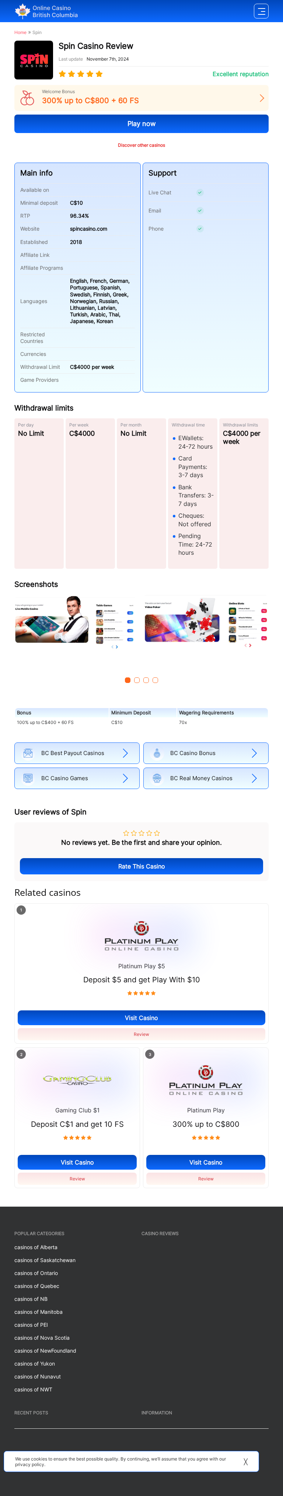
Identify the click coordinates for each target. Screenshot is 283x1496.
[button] (127, 680)
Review (141, 1034)
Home (20, 32)
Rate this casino (141, 866)
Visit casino (141, 1017)
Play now (141, 123)
